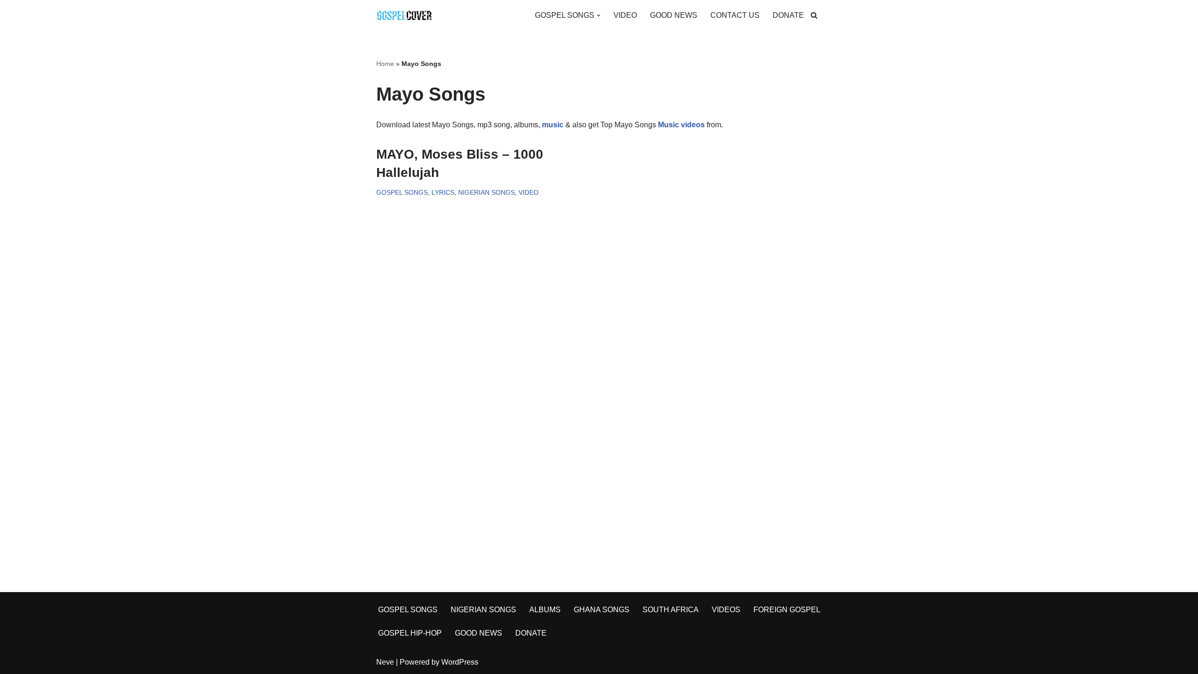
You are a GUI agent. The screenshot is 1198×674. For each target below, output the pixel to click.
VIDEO (625, 15)
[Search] (814, 15)
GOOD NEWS (673, 15)
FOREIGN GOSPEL (786, 610)
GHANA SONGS (601, 610)
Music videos (681, 125)
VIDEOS (726, 610)
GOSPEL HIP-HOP (410, 633)
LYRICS (442, 192)
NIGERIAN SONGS (486, 192)
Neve (385, 662)
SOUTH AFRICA (671, 610)
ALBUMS (545, 610)
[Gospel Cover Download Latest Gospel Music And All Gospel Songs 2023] (404, 15)
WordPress (459, 662)
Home (385, 63)
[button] (598, 15)
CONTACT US (735, 15)
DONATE (788, 15)
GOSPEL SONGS (402, 192)
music (552, 125)
